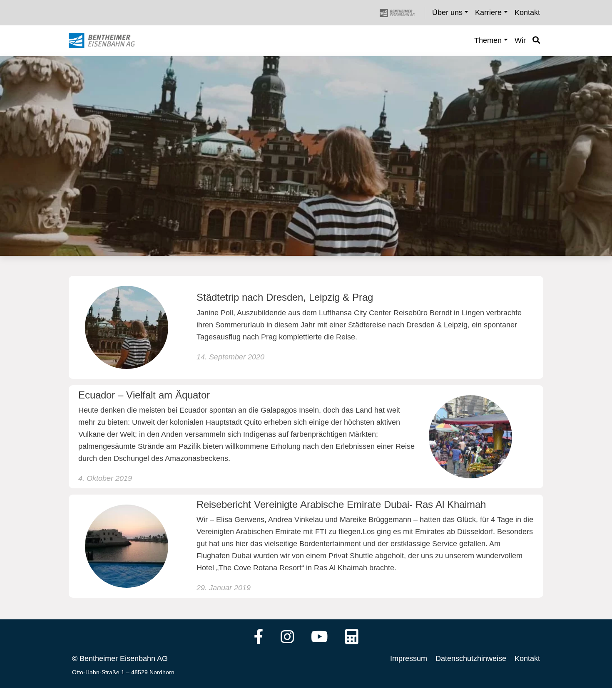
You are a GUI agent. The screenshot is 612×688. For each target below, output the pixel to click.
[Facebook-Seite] (259, 637)
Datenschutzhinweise (470, 658)
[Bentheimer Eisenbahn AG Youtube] (319, 637)
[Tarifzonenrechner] (351, 637)
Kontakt (527, 658)
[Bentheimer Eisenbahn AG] (401, 13)
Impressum (408, 658)
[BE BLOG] (110, 41)
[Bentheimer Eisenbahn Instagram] (287, 637)
